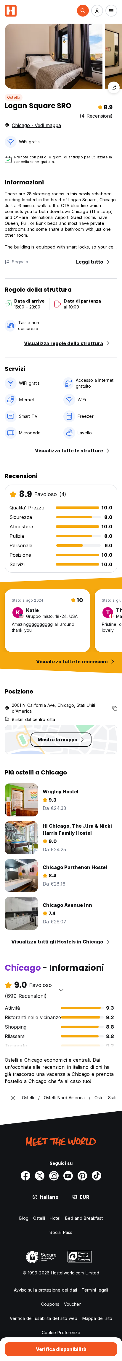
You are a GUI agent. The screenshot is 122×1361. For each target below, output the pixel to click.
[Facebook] (25, 1175)
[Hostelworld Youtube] (68, 1175)
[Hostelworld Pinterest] (82, 1175)
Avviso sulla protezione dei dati (45, 1289)
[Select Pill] (83, 11)
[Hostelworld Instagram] (54, 1175)
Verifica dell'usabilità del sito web (44, 1318)
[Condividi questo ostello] (114, 87)
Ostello (13, 97)
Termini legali (95, 1289)
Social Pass (60, 1232)
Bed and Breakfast (84, 1218)
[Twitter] (39, 1175)
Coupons (50, 1304)
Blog (23, 1218)
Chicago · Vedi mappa (36, 125)
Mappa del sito (97, 1318)
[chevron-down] (61, 990)
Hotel (55, 1218)
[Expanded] (13, 1098)
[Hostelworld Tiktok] (96, 1175)
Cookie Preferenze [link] (61, 1332)
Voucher (72, 1304)
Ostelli (39, 1218)
